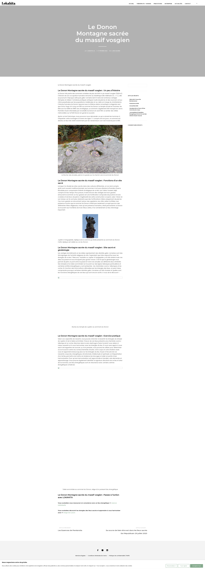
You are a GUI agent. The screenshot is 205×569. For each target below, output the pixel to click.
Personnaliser (171, 566)
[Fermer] (203, 561)
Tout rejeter (183, 566)
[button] (196, 3)
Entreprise (168, 3)
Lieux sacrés (116, 50)
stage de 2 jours (69, 512)
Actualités (178, 3)
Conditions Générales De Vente (97, 555)
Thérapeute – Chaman (144, 3)
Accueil (131, 3)
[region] (102, 564)
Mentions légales (80, 555)
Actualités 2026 (133, 106)
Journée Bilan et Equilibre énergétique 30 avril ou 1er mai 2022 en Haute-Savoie (138, 114)
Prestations (158, 3)
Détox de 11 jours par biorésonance (135, 100)
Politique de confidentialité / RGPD (119, 555)
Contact (188, 3)
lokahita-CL (91, 50)
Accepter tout (196, 566)
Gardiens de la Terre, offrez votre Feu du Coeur (137, 109)
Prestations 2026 (134, 103)
